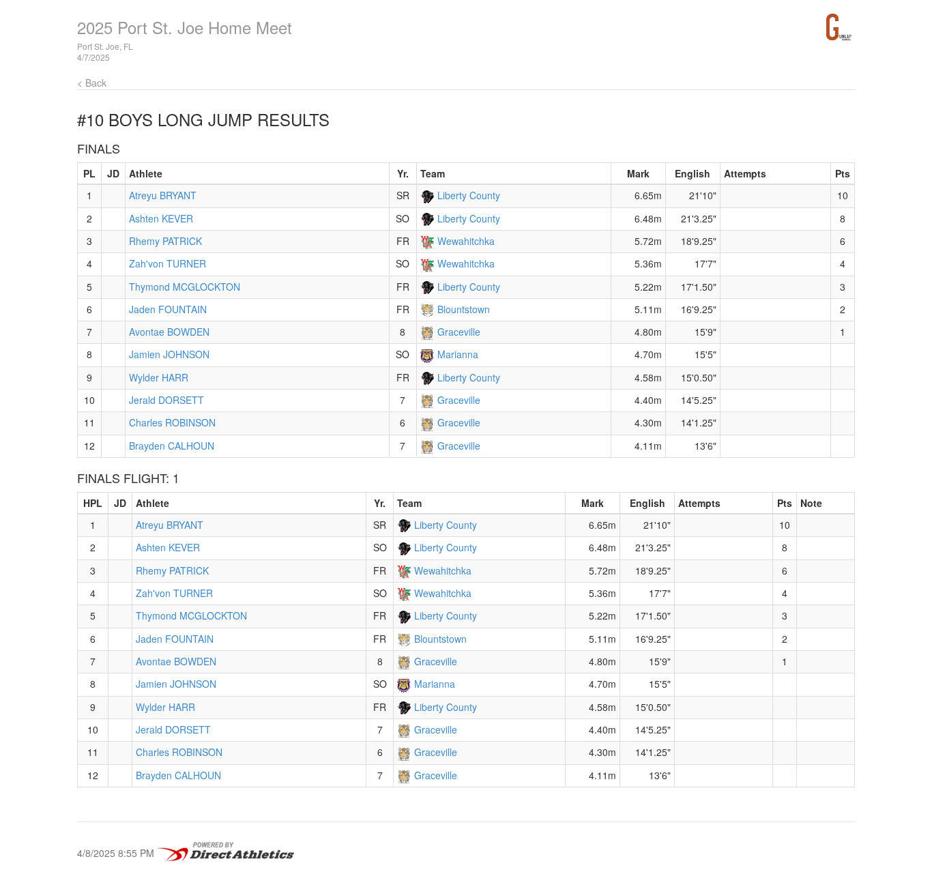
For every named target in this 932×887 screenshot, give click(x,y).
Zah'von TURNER (167, 263)
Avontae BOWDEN (169, 331)
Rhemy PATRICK (165, 241)
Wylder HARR (158, 377)
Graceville (458, 331)
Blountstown (463, 309)
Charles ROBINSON (172, 422)
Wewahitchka (466, 241)
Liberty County (468, 195)
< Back (91, 82)
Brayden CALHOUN (171, 445)
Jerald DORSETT (166, 400)
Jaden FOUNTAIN (168, 309)
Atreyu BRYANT (162, 195)
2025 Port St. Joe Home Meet (184, 27)
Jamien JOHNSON (169, 354)
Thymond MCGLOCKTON (184, 286)
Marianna (457, 354)
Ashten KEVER (161, 218)
